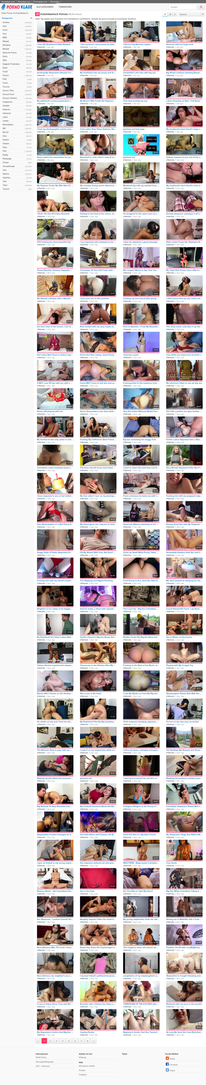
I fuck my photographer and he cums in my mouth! (55, 129)
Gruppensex (17, 102)
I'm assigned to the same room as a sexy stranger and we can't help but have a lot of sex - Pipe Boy (141, 214)
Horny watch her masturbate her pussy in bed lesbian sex (55, 157)
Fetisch (17, 75)
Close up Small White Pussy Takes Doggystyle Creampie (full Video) (141, 552)
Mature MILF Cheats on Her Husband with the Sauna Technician (55, 693)
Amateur (17, 22)
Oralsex (17, 140)
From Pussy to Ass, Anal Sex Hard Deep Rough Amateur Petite (141, 580)
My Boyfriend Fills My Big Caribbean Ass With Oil (98, 722)
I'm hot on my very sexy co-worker (182, 722)
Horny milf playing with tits (50, 411)
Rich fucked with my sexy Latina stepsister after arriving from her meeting (98, 326)
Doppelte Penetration (17, 64)
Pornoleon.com (8, 2)
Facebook (174, 1065)
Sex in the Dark (87, 891)
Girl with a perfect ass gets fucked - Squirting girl (184, 411)
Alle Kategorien (44, 7)
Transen (17, 189)
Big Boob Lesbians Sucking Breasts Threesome (184, 73)
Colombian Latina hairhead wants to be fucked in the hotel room (55, 468)
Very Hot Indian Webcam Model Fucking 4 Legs (141, 411)
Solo (17, 170)
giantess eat (129, 157)
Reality (17, 155)
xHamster (41, 47)
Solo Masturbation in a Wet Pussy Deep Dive (55, 524)
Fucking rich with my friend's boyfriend (55, 580)
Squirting (17, 178)
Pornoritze (54, 2)
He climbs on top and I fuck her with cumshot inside (55, 722)
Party (17, 147)
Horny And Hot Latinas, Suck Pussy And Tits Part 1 (98, 355)
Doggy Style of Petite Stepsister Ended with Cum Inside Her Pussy (55, 552)
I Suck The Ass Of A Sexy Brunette (53, 214)
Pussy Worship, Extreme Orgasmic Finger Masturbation (55, 270)
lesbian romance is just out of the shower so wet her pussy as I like (184, 157)
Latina (17, 117)
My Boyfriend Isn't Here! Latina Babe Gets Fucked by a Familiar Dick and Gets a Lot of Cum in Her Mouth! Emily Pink (55, 637)
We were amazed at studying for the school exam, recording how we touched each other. (184, 580)
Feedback (83, 1075)
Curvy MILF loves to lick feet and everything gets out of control (98, 383)
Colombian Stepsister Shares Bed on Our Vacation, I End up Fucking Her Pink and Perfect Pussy (184, 806)
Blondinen (17, 45)
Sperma (17, 174)
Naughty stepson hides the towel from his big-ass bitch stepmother (98, 919)
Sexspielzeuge (17, 166)
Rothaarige (17, 159)
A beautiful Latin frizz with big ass (139, 73)
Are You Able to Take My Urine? (138, 891)
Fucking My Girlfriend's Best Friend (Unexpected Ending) (98, 439)
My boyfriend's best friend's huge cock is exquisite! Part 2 (184, 129)
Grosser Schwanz (17, 98)
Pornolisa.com (24, 2)
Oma (17, 136)
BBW (17, 37)
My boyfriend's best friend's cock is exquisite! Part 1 (184, 185)
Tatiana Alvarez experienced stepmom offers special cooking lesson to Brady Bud (55, 665)
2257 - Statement (43, 1066)
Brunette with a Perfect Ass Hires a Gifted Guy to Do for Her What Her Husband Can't (98, 1004)
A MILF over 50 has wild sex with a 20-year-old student (55, 383)
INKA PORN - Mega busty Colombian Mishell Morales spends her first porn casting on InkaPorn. (141, 863)
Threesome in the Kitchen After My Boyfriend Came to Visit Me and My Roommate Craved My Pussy (98, 665)
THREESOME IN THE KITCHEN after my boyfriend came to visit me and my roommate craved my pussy (141, 1004)
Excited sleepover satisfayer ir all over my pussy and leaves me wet (184, 214)
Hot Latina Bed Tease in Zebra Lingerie (55, 355)
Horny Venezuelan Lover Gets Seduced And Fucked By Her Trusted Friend (98, 411)
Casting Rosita (87, 1032)
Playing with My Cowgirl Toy (179, 665)
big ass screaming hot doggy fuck (139, 439)
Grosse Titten (17, 90)
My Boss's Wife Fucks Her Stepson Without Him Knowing (98, 101)
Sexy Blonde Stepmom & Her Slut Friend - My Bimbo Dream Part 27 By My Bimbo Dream (184, 468)
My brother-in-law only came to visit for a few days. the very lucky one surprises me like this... (55, 439)
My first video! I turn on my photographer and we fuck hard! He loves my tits (98, 496)
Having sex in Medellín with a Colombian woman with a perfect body (184, 919)
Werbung (82, 1057)
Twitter (172, 1071)
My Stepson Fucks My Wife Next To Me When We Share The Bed (55, 185)
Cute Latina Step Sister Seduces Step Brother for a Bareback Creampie (98, 129)
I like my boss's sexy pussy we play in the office (98, 44)
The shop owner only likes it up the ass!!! (184, 326)
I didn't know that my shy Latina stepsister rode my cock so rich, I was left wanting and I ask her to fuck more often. (184, 298)
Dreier (17, 68)
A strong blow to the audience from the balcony (141, 383)
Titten (17, 185)
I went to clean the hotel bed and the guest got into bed (141, 468)
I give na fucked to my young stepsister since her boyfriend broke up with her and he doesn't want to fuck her (55, 863)
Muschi (17, 132)
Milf (17, 128)
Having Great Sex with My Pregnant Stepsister (184, 524)
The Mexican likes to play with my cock (55, 750)
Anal (17, 26)
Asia (17, 34)
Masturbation (17, 125)
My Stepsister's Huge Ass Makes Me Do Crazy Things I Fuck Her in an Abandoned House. (184, 834)
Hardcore (17, 109)
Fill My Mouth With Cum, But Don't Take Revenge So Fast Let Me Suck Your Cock (98, 552)
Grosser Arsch (17, 94)
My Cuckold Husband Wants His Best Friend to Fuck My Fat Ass (98, 806)
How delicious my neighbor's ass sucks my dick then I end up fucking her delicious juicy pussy (55, 976)
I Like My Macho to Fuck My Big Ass (140, 693)
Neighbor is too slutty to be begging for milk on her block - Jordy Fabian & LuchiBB (55, 609)
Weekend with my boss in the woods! (184, 1004)
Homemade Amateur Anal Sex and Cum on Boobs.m (184, 552)
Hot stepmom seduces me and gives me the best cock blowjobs (98, 863)
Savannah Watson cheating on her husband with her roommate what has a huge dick (141, 524)
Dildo (17, 60)
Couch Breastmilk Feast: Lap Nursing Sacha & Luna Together (184, 609)
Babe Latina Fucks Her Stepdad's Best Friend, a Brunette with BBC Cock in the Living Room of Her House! (184, 242)
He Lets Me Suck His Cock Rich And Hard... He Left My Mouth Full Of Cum (184, 1032)
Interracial (17, 113)
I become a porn (131, 355)
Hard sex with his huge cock (179, 44)
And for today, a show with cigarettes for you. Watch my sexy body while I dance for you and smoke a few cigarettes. (98, 609)
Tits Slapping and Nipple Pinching (96, 580)
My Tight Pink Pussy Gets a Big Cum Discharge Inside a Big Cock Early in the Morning (184, 270)
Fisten (17, 83)
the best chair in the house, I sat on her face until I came (55, 326)
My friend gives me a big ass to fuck (97, 524)
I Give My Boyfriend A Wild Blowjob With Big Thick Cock (55, 44)
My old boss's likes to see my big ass (184, 383)
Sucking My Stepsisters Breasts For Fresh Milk (55, 73)
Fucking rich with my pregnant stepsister (184, 496)
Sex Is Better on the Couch (179, 637)
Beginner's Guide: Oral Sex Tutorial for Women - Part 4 (141, 1032)
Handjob (17, 106)
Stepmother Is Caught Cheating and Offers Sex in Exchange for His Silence (184, 976)
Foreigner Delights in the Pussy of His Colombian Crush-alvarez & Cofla (141, 806)
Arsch (17, 30)
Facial (17, 72)
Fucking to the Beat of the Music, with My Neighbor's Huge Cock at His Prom (141, 665)
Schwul (17, 162)
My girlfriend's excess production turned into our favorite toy (55, 101)
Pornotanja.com (40, 2)
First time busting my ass (135, 101)
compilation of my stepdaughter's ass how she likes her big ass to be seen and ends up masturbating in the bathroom (141, 976)
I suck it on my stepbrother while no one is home (98, 750)
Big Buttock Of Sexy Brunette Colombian (55, 806)
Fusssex (17, 87)
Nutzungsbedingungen (45, 1062)
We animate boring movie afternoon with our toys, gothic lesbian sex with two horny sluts (98, 185)
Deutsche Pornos (17, 53)
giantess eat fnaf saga (133, 129)
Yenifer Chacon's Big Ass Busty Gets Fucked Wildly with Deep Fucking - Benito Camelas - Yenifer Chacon (98, 637)
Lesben (17, 121)
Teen (17, 181)
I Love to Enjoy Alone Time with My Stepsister (55, 1004)
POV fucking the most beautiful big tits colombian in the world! (55, 242)
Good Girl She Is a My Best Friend (139, 834)
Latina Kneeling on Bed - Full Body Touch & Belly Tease (184, 101)
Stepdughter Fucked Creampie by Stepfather (55, 834)
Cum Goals (171, 863)
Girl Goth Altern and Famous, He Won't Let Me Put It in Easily (98, 834)
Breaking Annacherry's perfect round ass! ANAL (184, 778)
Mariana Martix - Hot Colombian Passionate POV (55, 891)
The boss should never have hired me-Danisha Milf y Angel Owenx (98, 468)
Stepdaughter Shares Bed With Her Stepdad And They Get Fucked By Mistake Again (184, 693)
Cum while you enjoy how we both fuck (184, 355)
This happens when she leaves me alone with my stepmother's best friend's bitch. (141, 947)
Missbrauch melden (87, 1066)
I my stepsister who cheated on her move (98, 242)
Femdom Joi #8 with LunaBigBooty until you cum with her (184, 947)
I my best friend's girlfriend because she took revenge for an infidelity (98, 976)
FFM (17, 79)
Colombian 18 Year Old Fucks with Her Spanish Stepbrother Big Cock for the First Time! (98, 270)
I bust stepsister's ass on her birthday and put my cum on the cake (55, 496)
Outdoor (17, 143)
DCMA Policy (41, 1057)
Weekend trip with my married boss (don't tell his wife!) (141, 185)
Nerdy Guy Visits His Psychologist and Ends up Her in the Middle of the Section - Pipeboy (98, 947)
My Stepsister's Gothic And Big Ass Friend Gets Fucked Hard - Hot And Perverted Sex (55, 1032)
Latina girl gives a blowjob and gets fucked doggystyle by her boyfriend (141, 750)
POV (17, 151)
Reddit (172, 1059)
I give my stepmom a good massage (140, 242)
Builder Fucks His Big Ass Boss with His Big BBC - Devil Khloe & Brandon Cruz (141, 637)
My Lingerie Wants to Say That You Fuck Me (141, 270)
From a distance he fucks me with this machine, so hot (141, 496)
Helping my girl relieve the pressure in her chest (55, 778)
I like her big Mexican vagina (137, 44)
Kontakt (82, 1070)
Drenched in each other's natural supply (98, 157)
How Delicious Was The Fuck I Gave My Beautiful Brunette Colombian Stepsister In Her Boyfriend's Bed (55, 947)
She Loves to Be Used (90, 693)
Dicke (17, 56)
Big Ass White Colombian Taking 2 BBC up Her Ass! (184, 891)
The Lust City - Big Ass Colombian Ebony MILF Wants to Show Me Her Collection (141, 609)
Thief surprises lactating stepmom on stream (141, 722)
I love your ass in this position (94, 298)
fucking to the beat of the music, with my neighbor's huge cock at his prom (98, 214)
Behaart (17, 41)
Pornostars (65, 7)
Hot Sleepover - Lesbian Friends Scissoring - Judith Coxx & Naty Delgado (55, 919)
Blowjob (17, 49)
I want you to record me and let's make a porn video (141, 778)
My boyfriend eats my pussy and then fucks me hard (98, 73)
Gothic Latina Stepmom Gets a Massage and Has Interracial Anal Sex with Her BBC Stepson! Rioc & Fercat (184, 439)
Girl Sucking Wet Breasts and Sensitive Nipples (184, 750)
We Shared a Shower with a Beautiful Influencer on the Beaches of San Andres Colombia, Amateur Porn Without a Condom (55, 298)
